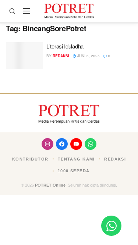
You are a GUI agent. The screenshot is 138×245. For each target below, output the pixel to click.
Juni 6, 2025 (88, 55)
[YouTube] (76, 144)
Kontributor (30, 159)
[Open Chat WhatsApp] (111, 226)
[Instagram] (47, 144)
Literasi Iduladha (65, 46)
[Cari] (12, 11)
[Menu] (26, 11)
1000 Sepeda (74, 171)
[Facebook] (62, 144)
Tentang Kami (76, 159)
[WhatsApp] (90, 144)
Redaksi (61, 55)
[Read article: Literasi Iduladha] (24, 55)
